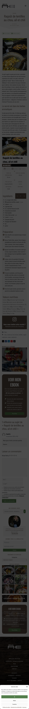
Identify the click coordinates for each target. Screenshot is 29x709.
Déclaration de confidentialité (16, 707)
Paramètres (14, 704)
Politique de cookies (6, 707)
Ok (14, 696)
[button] (27, 686)
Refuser (14, 700)
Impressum (24, 707)
